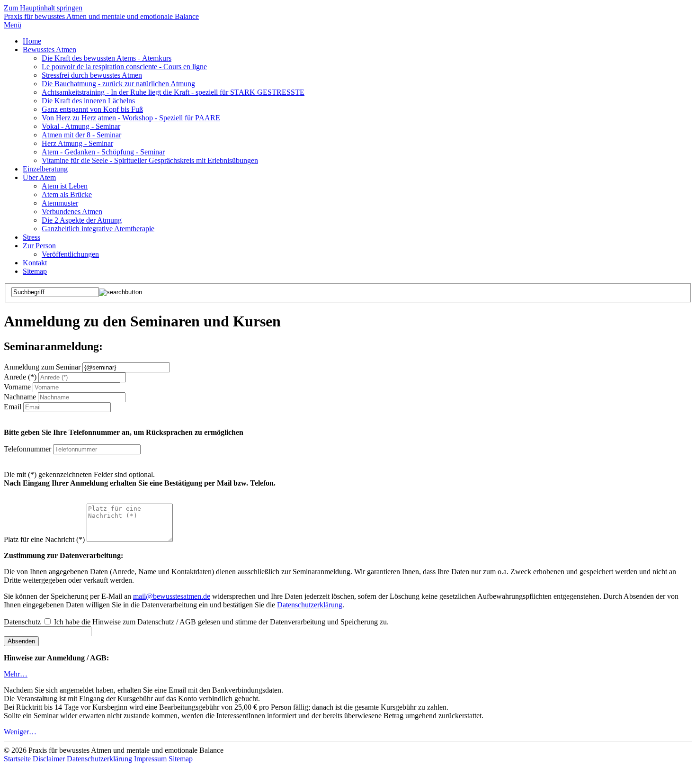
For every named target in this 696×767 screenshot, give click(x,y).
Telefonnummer (27, 449)
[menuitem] (357, 41)
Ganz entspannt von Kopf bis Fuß (92, 109)
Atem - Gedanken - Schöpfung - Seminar (103, 152)
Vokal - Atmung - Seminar (81, 126)
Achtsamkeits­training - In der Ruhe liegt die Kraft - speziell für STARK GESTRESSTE (173, 92)
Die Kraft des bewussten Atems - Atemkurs (106, 58)
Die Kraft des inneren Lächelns (88, 101)
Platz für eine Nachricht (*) (44, 539)
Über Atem (39, 177)
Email (12, 407)
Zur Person (39, 246)
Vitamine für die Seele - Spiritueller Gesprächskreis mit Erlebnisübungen (150, 160)
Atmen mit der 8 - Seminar (81, 135)
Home (32, 41)
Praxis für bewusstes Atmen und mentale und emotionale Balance (101, 16)
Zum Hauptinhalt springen (43, 8)
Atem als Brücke (67, 194)
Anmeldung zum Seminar (42, 367)
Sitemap (35, 271)
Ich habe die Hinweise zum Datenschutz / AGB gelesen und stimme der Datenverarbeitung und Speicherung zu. (221, 622)
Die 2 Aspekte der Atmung (82, 220)
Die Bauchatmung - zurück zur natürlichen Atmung (118, 84)
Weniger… (20, 732)
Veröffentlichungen (70, 254)
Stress (31, 237)
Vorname (17, 387)
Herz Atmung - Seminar (77, 143)
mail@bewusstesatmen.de (171, 596)
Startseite (17, 759)
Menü (12, 25)
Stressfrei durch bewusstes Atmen (92, 75)
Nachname (20, 397)
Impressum (150, 759)
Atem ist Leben (65, 186)
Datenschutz (22, 622)
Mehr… (15, 674)
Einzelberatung (45, 169)
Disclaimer (49, 759)
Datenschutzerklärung (309, 605)
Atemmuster (60, 203)
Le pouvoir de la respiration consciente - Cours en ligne (124, 67)
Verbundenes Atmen (72, 212)
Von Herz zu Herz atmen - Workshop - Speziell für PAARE (131, 118)
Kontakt (35, 263)
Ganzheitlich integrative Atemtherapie (98, 229)
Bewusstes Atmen (49, 49)
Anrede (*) (20, 377)
